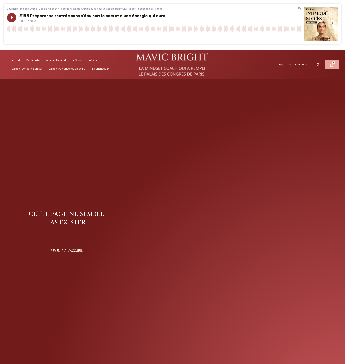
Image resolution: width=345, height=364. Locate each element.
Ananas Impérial (56, 60)
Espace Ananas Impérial (293, 64)
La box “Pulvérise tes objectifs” (67, 68)
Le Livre (92, 60)
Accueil (16, 60)
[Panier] (332, 64)
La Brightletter (100, 68)
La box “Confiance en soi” (27, 68)
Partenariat (33, 60)
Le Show (77, 60)
